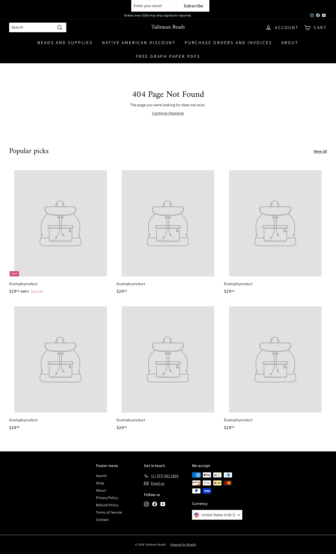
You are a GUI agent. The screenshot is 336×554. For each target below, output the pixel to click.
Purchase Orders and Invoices (228, 42)
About (290, 42)
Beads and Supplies (65, 42)
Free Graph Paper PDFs (168, 56)
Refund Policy (107, 505)
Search (101, 475)
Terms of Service (109, 512)
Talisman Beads (168, 27)
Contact (102, 519)
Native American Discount (139, 42)
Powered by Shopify (183, 544)
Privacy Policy (107, 497)
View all (320, 151)
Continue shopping (168, 113)
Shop (100, 483)
